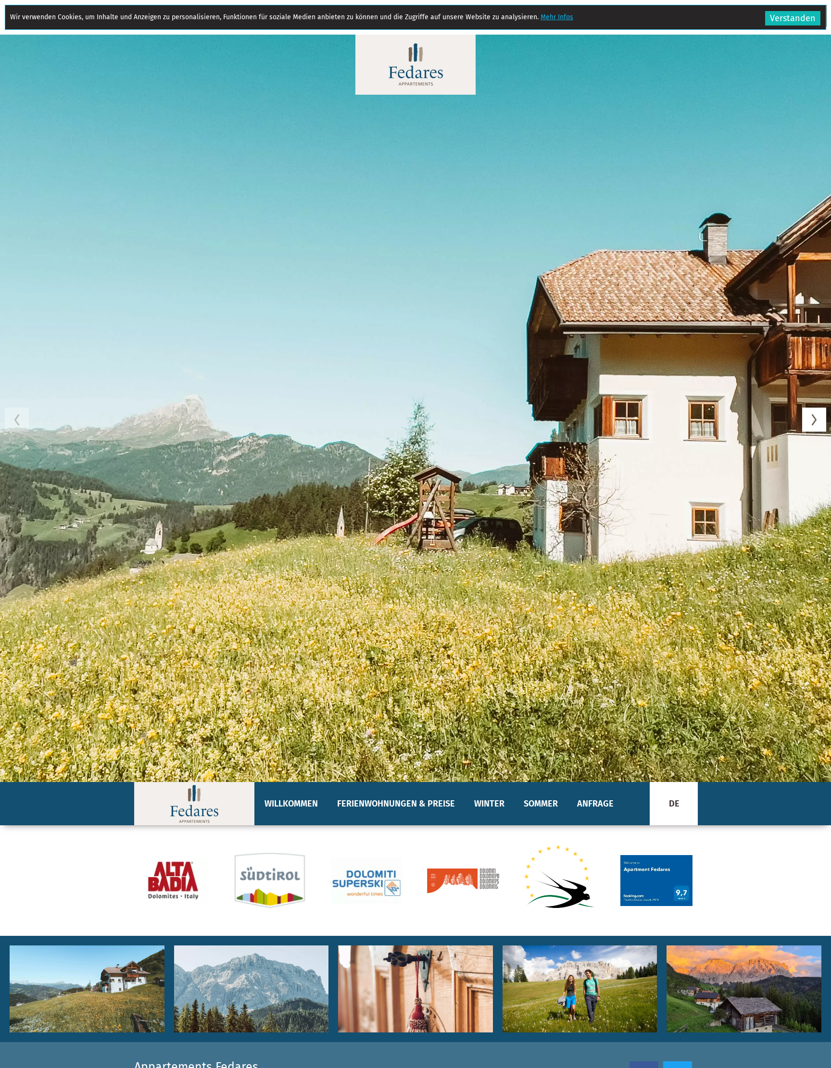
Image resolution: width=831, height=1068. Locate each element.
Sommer (541, 803)
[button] (415, 408)
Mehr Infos (557, 17)
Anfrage (595, 803)
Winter (489, 803)
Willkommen (291, 803)
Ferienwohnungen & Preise (396, 803)
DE (674, 803)
